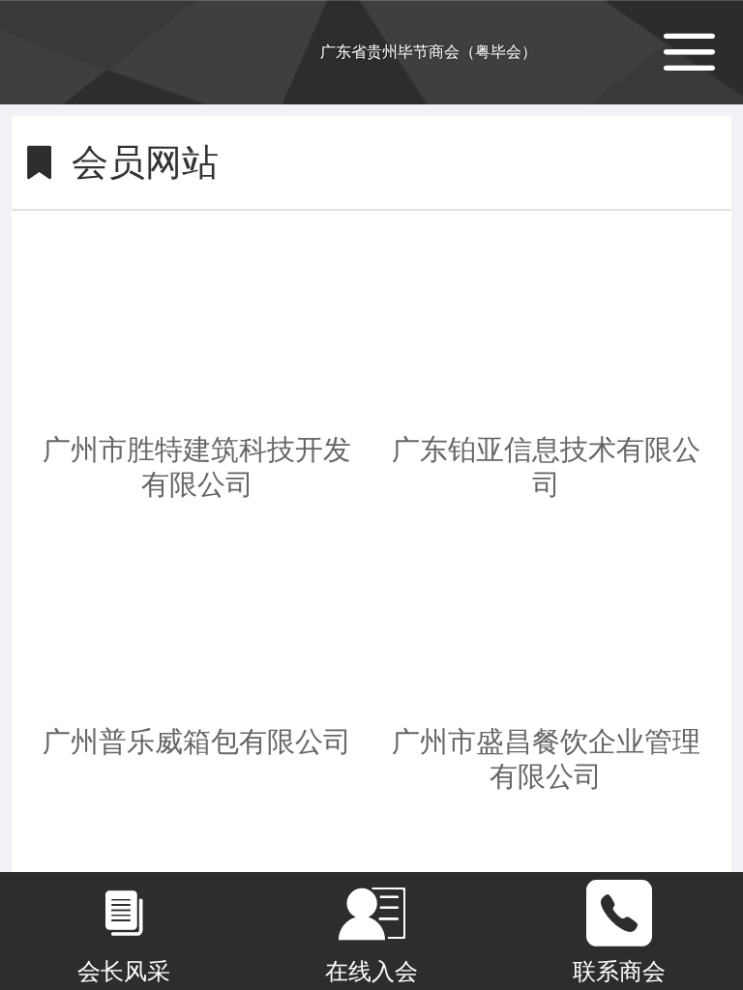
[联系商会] (619, 913)
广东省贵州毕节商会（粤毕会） (428, 52)
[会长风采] (124, 913)
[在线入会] (371, 913)
